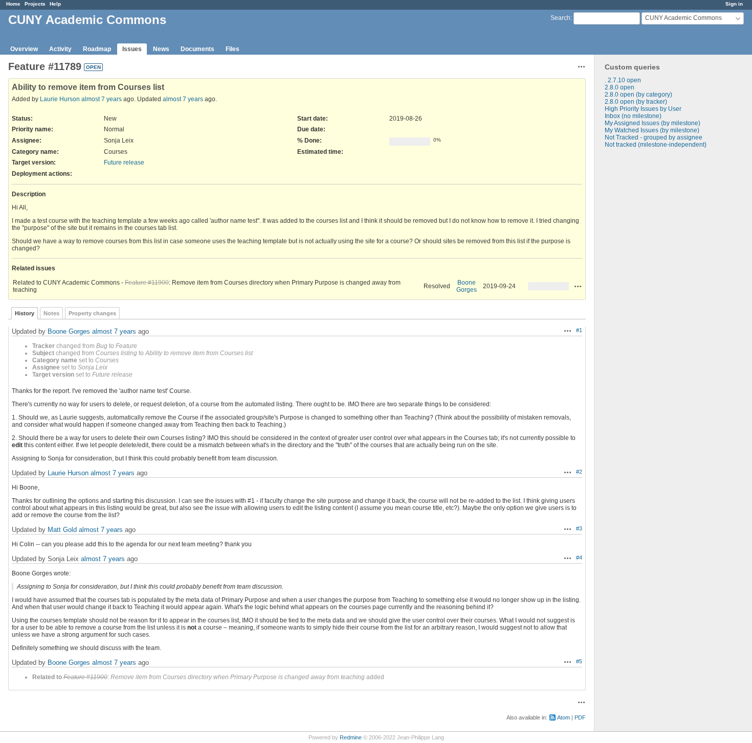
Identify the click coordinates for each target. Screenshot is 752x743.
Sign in (734, 4)
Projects (35, 4)
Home (13, 4)
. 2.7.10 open (623, 80)
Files (232, 49)
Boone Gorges (466, 286)
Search (560, 17)
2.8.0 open (619, 87)
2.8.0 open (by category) (638, 94)
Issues (132, 49)
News (161, 49)
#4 (579, 557)
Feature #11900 (147, 282)
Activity (60, 49)
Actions (578, 286)
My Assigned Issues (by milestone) (652, 123)
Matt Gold (62, 529)
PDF (580, 717)
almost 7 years (101, 99)
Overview (24, 49)
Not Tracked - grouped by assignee (653, 137)
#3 (579, 528)
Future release (124, 162)
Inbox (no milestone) (633, 116)
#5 (579, 661)
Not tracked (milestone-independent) (655, 144)
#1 (579, 330)
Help (55, 4)
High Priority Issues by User (643, 108)
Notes (51, 313)
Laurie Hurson (60, 99)
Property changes (92, 313)
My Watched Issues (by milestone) (652, 130)
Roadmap (97, 49)
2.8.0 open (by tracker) (636, 101)
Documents (197, 49)
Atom (563, 717)
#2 (579, 472)
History (24, 313)
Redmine (351, 737)
